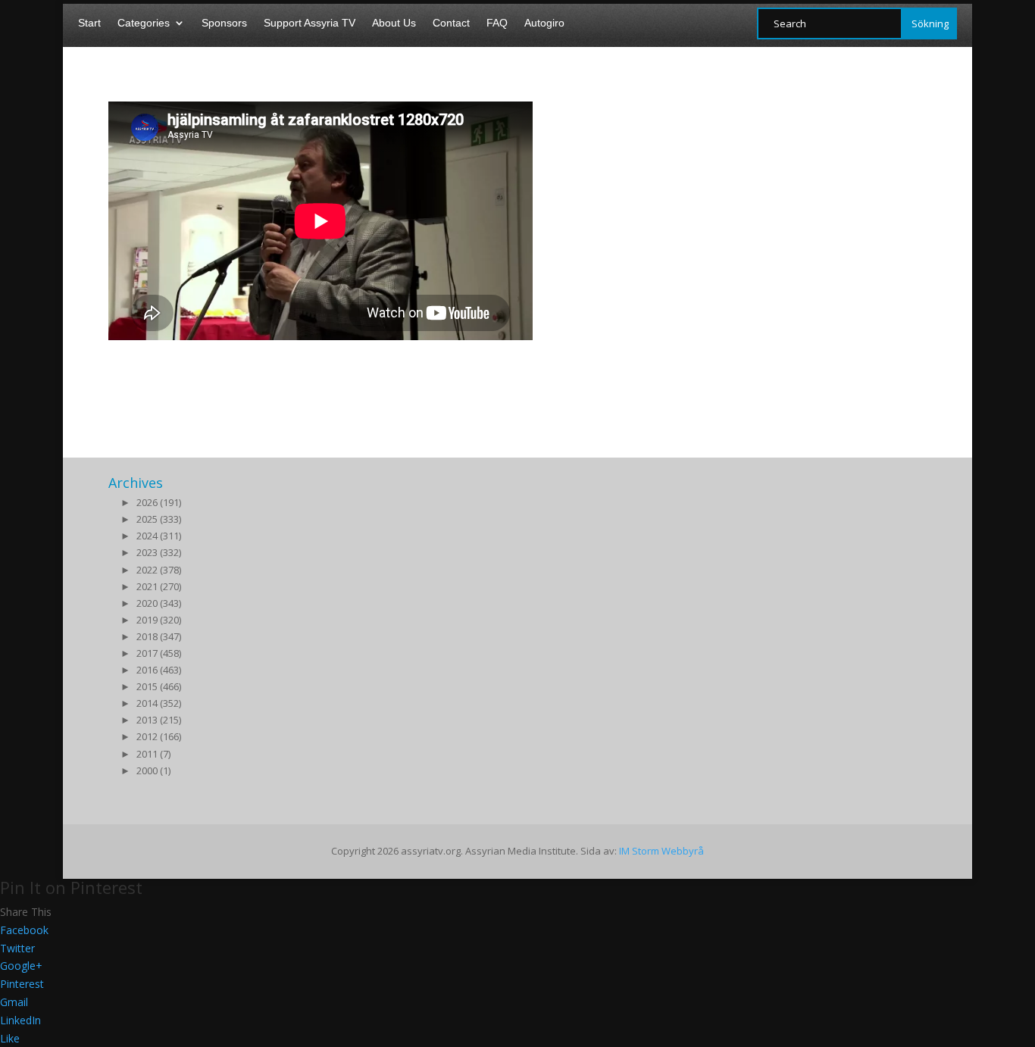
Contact (451, 23)
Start (89, 23)
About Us (394, 23)
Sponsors (224, 23)
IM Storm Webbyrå (661, 851)
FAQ (497, 23)
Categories (143, 23)
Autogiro (544, 23)
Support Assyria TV (309, 23)
